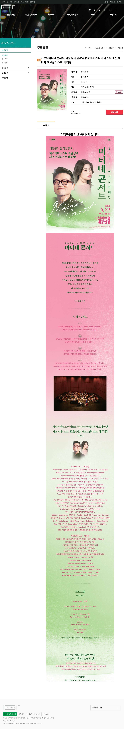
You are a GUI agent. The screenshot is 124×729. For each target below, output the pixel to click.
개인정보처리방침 (10, 714)
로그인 (119, 2)
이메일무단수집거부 (33, 714)
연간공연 (5, 63)
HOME (106, 2)
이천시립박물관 (14, 2)
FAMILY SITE (97, 708)
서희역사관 (4, 2)
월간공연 (5, 59)
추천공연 (5, 55)
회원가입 (112, 2)
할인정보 (120, 92)
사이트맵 (45, 714)
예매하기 (114, 112)
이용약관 (21, 714)
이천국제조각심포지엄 (28, 2)
